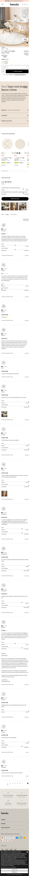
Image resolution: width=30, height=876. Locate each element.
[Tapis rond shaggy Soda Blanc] (20, 144)
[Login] (24, 4)
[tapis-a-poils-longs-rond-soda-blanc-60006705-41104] (15, 153)
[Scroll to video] (27, 42)
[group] (15, 182)
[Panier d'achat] (26, 4)
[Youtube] (6, 850)
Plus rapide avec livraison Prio (19, 74)
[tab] (26, 219)
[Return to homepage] (14, 4)
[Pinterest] (2, 850)
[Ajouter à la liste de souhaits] (3, 71)
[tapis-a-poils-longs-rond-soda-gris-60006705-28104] (17, 153)
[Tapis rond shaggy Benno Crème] (6, 62)
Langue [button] (7, 214)
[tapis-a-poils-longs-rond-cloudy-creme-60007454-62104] (28, 153)
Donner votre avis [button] (15, 198)
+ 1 (21, 153)
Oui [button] (12, 255)
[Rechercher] (22, 4)
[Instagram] (11, 850)
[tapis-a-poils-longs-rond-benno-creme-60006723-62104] (4, 153)
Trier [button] (2, 214)
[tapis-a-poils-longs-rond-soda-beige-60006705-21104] (19, 153)
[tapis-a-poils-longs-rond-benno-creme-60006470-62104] (2, 153)
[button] (5, 206)
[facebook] (15, 850)
